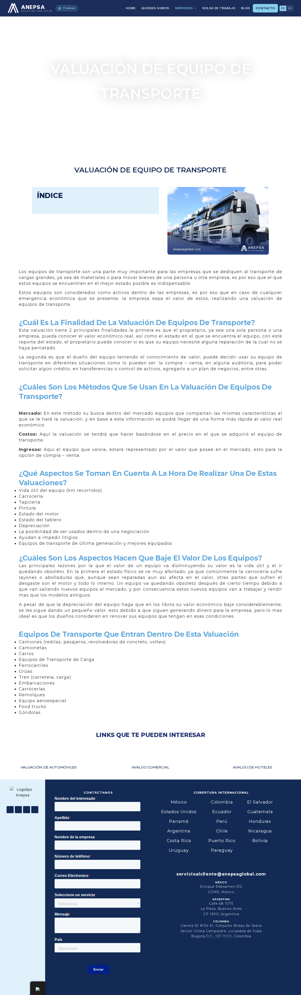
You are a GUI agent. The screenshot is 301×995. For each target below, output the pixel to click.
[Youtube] (18, 809)
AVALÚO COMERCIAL (150, 767)
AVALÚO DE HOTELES (252, 767)
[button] (151, 195)
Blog (245, 8)
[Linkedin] (26, 809)
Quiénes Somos (155, 8)
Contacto (265, 8)
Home (131, 8)
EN (290, 8)
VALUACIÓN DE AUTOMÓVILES (49, 767)
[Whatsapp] (34, 809)
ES (283, 8)
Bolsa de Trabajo (218, 8)
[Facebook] (10, 809)
